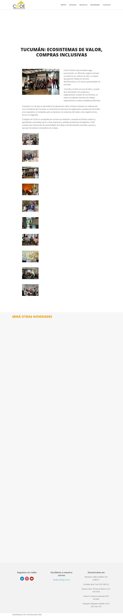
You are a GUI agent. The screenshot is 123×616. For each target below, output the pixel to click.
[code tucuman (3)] (30, 228)
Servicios (72, 5)
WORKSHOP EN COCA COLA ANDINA (34, 386)
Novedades (95, 5)
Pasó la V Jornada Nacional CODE (32, 544)
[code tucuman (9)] (30, 161)
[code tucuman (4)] (30, 245)
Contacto (107, 5)
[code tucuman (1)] (30, 194)
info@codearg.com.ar (61, 580)
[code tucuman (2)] (30, 211)
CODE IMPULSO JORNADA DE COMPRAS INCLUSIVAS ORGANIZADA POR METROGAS (59, 465)
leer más (18, 390)
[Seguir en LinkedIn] (22, 579)
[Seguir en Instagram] (27, 579)
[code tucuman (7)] (30, 295)
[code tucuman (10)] (30, 178)
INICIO (63, 5)
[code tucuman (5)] (30, 261)
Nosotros (83, 5)
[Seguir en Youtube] (32, 579)
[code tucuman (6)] (30, 278)
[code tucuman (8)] (30, 144)
